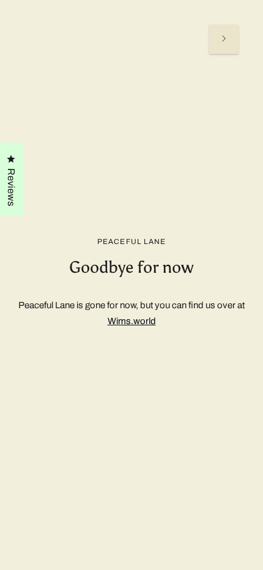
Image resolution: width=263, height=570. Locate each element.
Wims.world (132, 321)
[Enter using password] (224, 39)
